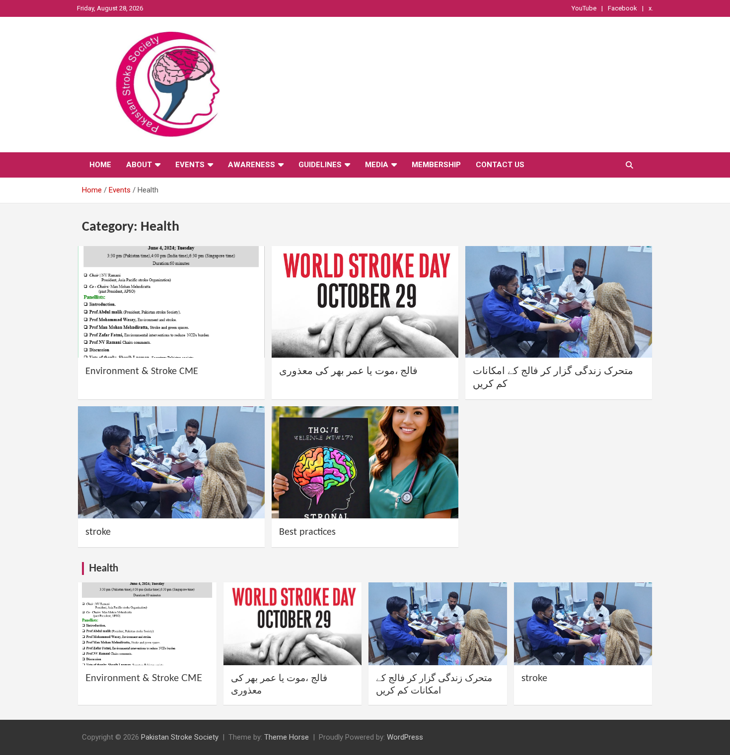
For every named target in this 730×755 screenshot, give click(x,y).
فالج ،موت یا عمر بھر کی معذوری (348, 372)
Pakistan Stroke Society (180, 737)
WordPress (405, 737)
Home (100, 164)
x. (651, 8)
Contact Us (500, 164)
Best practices (307, 532)
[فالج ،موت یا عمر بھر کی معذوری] (365, 302)
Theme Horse (286, 737)
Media (376, 164)
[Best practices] (365, 462)
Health (103, 568)
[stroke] (171, 462)
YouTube (584, 8)
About (139, 164)
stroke (98, 532)
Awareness (251, 164)
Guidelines (320, 164)
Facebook (622, 8)
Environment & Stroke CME (141, 372)
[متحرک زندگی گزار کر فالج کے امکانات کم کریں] (559, 302)
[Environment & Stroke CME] (171, 302)
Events (190, 164)
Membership (436, 164)
